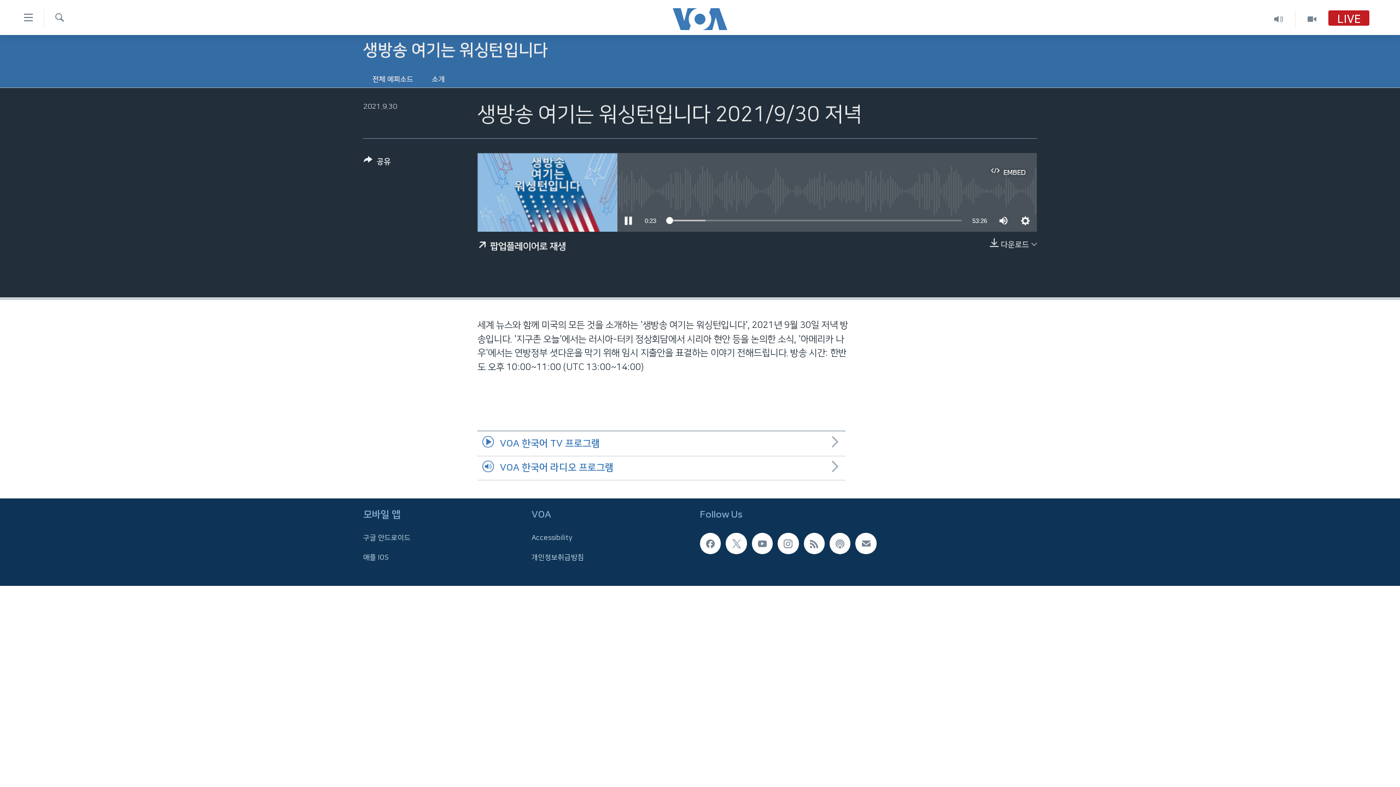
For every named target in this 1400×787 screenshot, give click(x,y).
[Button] (377, 163)
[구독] (865, 543)
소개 (438, 79)
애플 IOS (376, 557)
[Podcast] (840, 543)
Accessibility (552, 538)
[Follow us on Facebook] (710, 543)
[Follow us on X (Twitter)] (736, 543)
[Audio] (1279, 18)
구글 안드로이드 (387, 538)
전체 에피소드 (392, 79)
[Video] (1312, 18)
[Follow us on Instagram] (788, 543)
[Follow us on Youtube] (762, 543)
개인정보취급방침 (558, 557)
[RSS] (814, 543)
